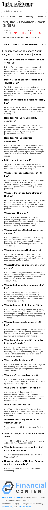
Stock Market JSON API (11, 497)
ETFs (20, 17)
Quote (5, 44)
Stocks (4, 17)
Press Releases (30, 44)
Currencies (41, 17)
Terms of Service (24, 507)
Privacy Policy (7, 507)
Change (30, 30)
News (12, 17)
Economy (29, 17)
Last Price (7, 30)
